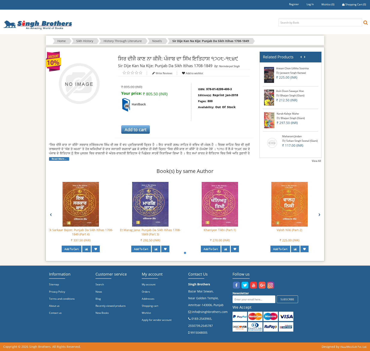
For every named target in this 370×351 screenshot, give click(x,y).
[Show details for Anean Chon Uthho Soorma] (269, 75)
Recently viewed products (110, 306)
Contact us (55, 313)
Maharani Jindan (292, 136)
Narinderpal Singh (229, 66)
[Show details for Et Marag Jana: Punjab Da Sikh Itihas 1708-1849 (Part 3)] (150, 204)
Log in (310, 4)
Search (99, 284)
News (98, 291)
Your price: (131, 93)
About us (54, 306)
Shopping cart (150, 306)
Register (294, 4)
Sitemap (54, 284)
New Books (102, 313)
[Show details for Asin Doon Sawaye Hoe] (269, 97)
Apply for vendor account (157, 320)
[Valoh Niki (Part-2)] (289, 204)
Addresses (148, 299)
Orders (146, 291)
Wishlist (146, 313)
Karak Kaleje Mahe (288, 113)
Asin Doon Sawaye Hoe (290, 91)
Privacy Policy (57, 291)
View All (316, 161)
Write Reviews (164, 73)
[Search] (365, 22)
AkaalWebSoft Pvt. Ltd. (353, 347)
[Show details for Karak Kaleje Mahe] (269, 120)
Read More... (59, 158)
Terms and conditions (62, 299)
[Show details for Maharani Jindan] (272, 143)
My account (148, 284)
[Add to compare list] (86, 249)
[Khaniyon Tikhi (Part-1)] (220, 204)
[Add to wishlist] (96, 249)
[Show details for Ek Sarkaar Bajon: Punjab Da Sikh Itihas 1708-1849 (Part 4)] (81, 204)
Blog (98, 299)
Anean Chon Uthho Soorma (292, 68)
